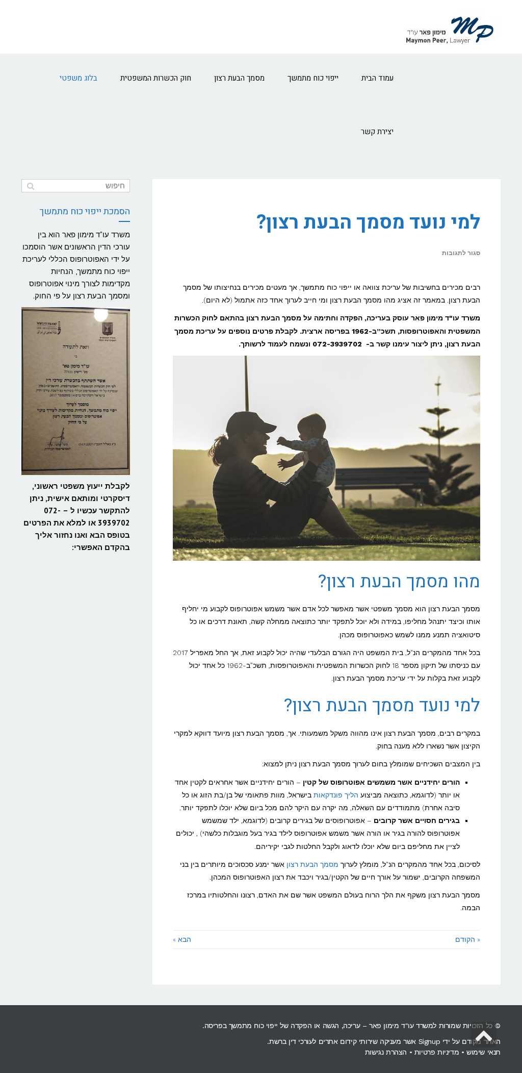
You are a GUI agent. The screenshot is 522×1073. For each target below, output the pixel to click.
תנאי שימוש (483, 1052)
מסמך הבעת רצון (312, 864)
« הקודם (467, 939)
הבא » (182, 939)
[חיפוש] (30, 185)
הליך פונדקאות (336, 795)
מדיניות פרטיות (436, 1052)
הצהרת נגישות (386, 1052)
